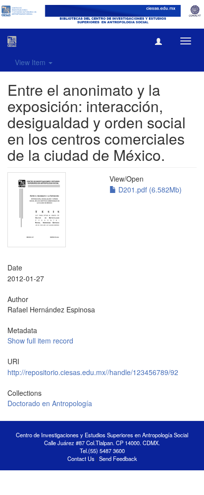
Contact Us (81, 458)
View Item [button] (31, 62)
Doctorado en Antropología (49, 403)
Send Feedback (118, 458)
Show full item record (40, 340)
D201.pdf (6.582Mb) (149, 189)
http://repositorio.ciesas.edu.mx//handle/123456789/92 (92, 372)
